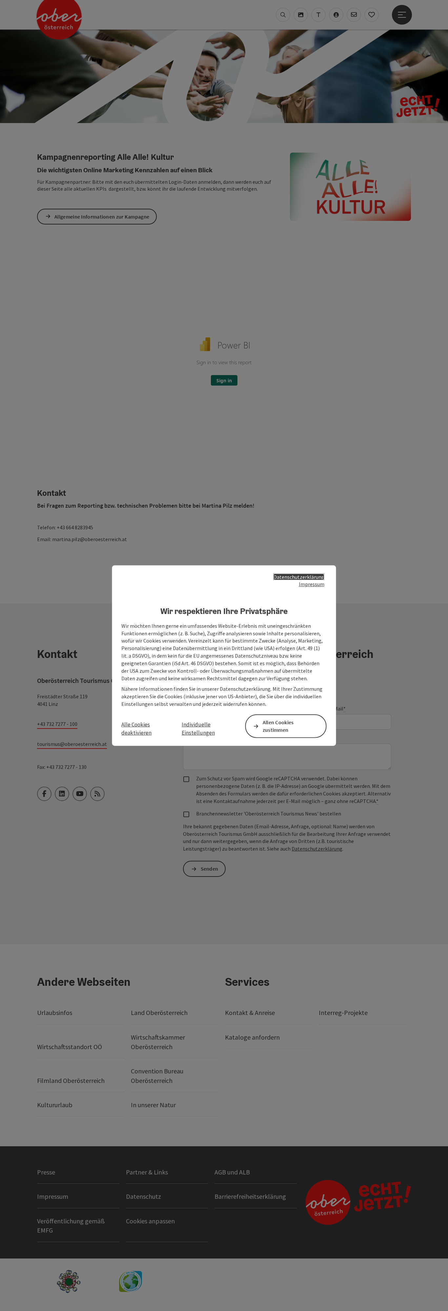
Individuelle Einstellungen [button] (198, 728)
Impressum (311, 584)
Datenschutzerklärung (299, 576)
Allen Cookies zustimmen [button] (278, 726)
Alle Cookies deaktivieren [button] (136, 728)
